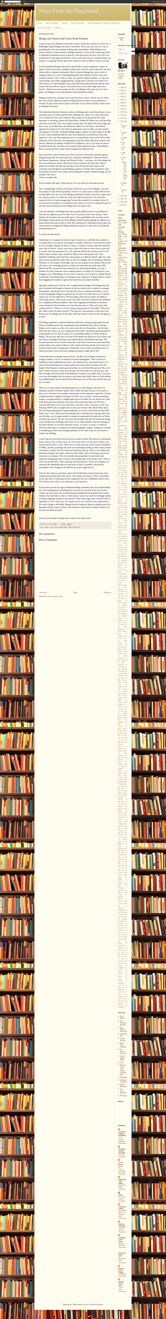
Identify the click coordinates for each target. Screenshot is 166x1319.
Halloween (124, 375)
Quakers (120, 773)
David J (121, 567)
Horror (122, 653)
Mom (119, 724)
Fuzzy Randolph (122, 611)
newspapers (121, 967)
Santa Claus (121, 804)
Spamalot (122, 824)
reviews (120, 275)
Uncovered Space (122, 1254)
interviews (121, 297)
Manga (66, 527)
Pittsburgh (120, 759)
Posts (122, 49)
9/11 (126, 468)
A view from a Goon (121, 1164)
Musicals (122, 733)
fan (126, 950)
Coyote (122, 552)
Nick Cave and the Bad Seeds (122, 740)
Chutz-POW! (122, 235)
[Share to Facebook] (68, 524)
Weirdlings (123, 1095)
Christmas (121, 366)
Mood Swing (123, 731)
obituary (120, 972)
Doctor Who (123, 578)
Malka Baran (122, 395)
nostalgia (121, 227)
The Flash (121, 852)
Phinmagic (123, 1077)
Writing (121, 232)
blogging (120, 923)
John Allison (123, 673)
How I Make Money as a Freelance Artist (122, 1213)
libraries (120, 454)
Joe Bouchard (123, 671)
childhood (121, 335)
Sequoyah (120, 432)
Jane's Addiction (122, 660)
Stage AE (121, 434)
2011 (122, 202)
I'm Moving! (122, 1274)
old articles (121, 299)
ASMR (125, 472)
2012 (122, 199)
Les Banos (121, 390)
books (122, 271)
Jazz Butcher (122, 381)
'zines (119, 459)
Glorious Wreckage (122, 1225)
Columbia (122, 538)
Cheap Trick (121, 529)
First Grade (121, 596)
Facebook (120, 594)
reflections (120, 981)
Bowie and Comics (122, 1198)
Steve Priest (123, 835)
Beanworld (121, 357)
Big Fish (120, 507)
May (123, 152)
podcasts (120, 976)
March (124, 183)
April (124, 157)
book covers (121, 925)
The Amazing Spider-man (122, 1170)
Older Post (107, 592)
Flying (119, 600)
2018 (122, 109)
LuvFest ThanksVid (122, 1244)
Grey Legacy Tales (44, 27)
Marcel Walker (122, 288)
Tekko (70, 527)
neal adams (121, 457)
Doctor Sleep (123, 576)
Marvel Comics (122, 706)
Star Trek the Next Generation (122, 828)
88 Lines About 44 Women (122, 465)
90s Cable (122, 1154)
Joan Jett (122, 384)
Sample (57, 27)
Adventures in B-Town (122, 1239)
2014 (122, 121)
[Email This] (62, 524)
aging (119, 916)
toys (124, 998)
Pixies (119, 762)
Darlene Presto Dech (121, 1283)
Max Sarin (124, 711)
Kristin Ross (121, 686)
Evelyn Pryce (121, 591)
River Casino (123, 779)
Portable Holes (122, 764)
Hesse (119, 649)
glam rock (124, 339)
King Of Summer (52, 23)
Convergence (121, 547)
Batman (120, 498)
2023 (122, 93)
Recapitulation (122, 426)
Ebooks (124, 262)
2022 (122, 96)
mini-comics (120, 256)
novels (119, 970)
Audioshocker (123, 1035)
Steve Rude (124, 837)
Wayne (122, 71)
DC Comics (121, 554)
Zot (119, 912)
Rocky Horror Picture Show (122, 793)
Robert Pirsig (123, 784)
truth (119, 1001)
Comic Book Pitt (122, 540)
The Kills (120, 855)
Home (39, 23)
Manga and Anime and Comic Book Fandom (124, 170)
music (125, 222)
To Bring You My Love (122, 866)
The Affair (121, 850)
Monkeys (120, 726)
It (126, 653)
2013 (122, 196)
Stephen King (122, 437)
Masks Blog (122, 39)
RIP (126, 421)
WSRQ (120, 879)
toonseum (121, 260)
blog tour (122, 448)
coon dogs (121, 932)
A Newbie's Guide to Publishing (122, 1133)
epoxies (120, 950)
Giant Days (124, 625)
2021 (122, 100)
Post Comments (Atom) (55, 596)
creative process (122, 934)
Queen (122, 417)
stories (119, 994)
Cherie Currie (122, 311)
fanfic (122, 952)
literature (124, 342)
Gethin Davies (122, 622)
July (123, 142)
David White (121, 569)
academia (124, 912)
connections (121, 928)
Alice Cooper (122, 277)
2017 (122, 112)
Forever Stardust (122, 602)
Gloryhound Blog (122, 1207)
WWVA (120, 881)
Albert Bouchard (122, 483)
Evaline (123, 580)
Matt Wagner (122, 401)
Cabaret (125, 518)
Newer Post (43, 592)
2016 (122, 115)
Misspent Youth (122, 322)
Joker (122, 678)
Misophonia (121, 722)
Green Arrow (123, 638)
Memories (121, 273)
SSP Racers (121, 801)
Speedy (120, 826)
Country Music (122, 549)
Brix (119, 518)
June (123, 147)
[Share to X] (66, 524)
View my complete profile (121, 76)
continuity (120, 930)
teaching (120, 996)
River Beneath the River (122, 1259)
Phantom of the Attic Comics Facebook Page (123, 1070)
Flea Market (121, 598)
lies (126, 961)
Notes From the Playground (68, 10)
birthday (122, 921)
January (124, 190)
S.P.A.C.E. (120, 799)
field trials (121, 954)
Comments (124, 53)
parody (120, 974)
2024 (122, 90)
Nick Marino (122, 1017)
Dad (119, 368)
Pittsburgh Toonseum (123, 1081)
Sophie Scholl (122, 821)
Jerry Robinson (122, 669)
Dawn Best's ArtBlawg (123, 1045)
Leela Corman (122, 689)
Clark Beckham (122, 536)
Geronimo (120, 620)
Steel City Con (122, 833)
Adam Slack (123, 476)
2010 (122, 205)
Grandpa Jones (122, 636)
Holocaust (122, 243)
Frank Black (121, 609)
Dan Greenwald (122, 558)
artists (125, 916)
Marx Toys (124, 709)
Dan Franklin (121, 556)
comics (51, 527)
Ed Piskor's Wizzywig (123, 1051)
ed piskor (122, 939)
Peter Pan (121, 757)
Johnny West (123, 675)
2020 (122, 103)
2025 (122, 87)
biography (124, 919)
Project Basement (123, 1085)
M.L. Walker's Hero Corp (123, 1029)
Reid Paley (124, 777)
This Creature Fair (77, 23)
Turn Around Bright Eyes (122, 872)
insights (120, 961)
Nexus (119, 735)
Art (121, 280)
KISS (119, 317)
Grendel (120, 644)
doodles (120, 450)
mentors (120, 965)
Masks (121, 1195)
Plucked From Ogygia (121, 1270)
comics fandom (58, 527)
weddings (120, 1007)
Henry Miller (121, 647)
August (124, 137)
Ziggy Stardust (122, 446)
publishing (122, 220)
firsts (119, 956)
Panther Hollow (122, 751)
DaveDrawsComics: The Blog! (122, 1151)
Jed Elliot (122, 667)
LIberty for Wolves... (122, 1229)
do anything (123, 936)
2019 (122, 106)
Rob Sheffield (123, 782)
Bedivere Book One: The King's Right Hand (104, 23)
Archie (122, 496)
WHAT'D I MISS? (122, 1186)
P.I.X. (122, 1062)
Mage (119, 392)
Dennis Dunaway (122, 574)
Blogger (100, 1304)
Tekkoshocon (104, 44)
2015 (122, 118)
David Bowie (122, 268)
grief (122, 958)
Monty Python (122, 729)
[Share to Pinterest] (71, 524)
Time (119, 333)
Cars (124, 527)
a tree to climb (121, 1288)
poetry (119, 978)
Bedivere (120, 503)
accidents (122, 914)
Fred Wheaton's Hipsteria (123, 1023)
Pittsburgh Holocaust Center (122, 250)
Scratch (64, 23)
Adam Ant (124, 474)
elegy (119, 941)
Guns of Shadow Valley (122, 1058)
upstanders (121, 1005)
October (124, 133)
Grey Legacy (120, 239)
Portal (122, 766)
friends (125, 956)
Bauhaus (120, 501)
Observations (121, 748)
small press (121, 992)
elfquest (120, 943)
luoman (86, 1304)
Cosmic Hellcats (122, 1039)
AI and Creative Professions (122, 1139)
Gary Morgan (123, 614)
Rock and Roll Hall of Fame (122, 788)
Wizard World (122, 901)
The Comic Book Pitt (123, 1091)
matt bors (122, 963)
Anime (47, 527)
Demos (120, 571)
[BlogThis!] (64, 524)
